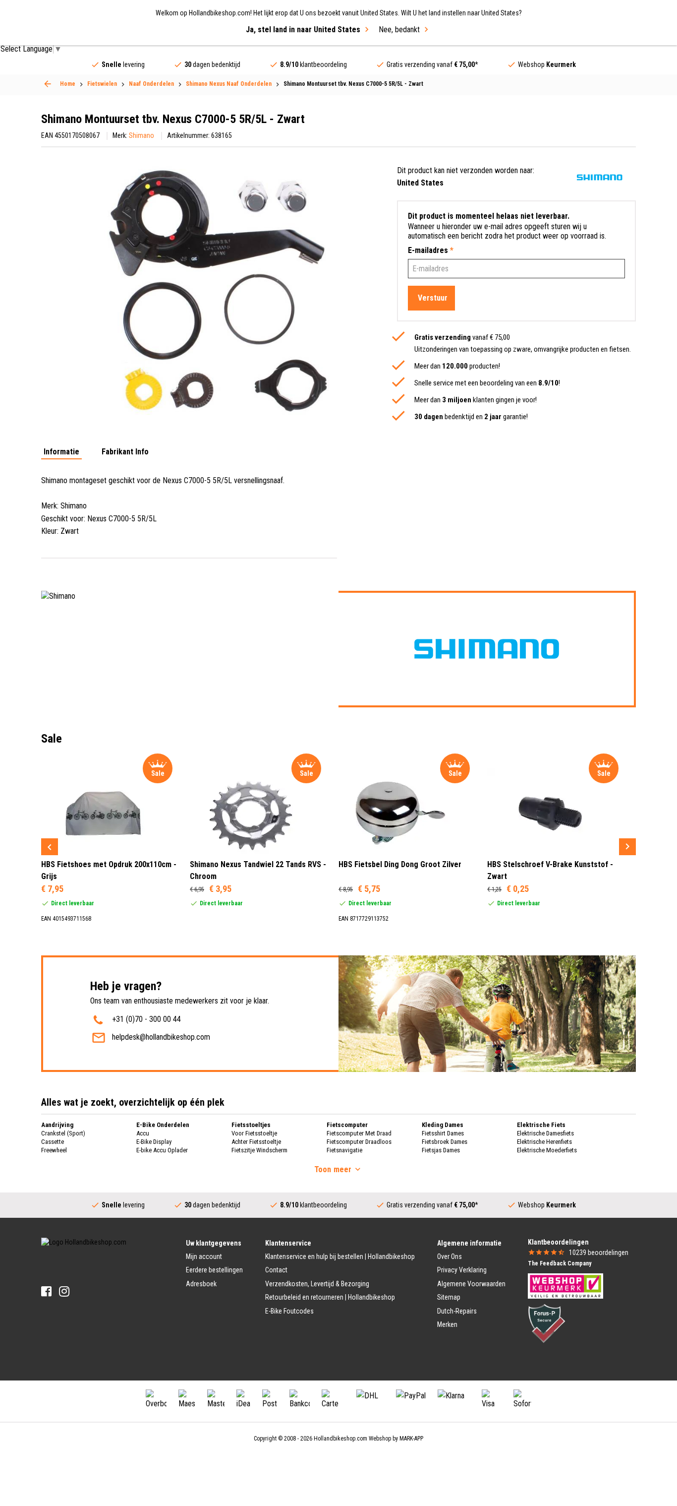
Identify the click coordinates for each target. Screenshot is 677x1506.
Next (627, 846)
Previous (49, 846)
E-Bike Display (153, 1141)
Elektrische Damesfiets (545, 1133)
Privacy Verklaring (462, 1270)
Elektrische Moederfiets (547, 1150)
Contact (276, 1270)
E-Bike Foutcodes (289, 1311)
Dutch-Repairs (457, 1311)
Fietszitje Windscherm (259, 1150)
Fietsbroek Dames (444, 1141)
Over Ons (449, 1256)
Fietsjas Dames (441, 1150)
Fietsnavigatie (344, 1150)
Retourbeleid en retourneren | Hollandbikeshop (330, 1297)
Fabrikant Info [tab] (125, 452)
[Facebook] (46, 1291)
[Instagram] (64, 1291)
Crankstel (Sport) (63, 1133)
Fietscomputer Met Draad (359, 1133)
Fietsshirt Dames (443, 1133)
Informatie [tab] (61, 452)
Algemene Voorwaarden (471, 1284)
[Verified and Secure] (546, 1323)
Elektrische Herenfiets (544, 1141)
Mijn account (204, 1256)
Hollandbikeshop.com (340, 1438)
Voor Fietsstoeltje (254, 1133)
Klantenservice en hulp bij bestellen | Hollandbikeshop (340, 1256)
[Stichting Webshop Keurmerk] (565, 1285)
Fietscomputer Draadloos (359, 1141)
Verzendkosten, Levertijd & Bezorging (317, 1284)
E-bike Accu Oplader (162, 1150)
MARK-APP (411, 1438)
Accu (142, 1133)
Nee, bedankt (399, 29)
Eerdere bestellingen (214, 1270)
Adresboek (201, 1284)
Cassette (52, 1141)
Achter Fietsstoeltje (256, 1141)
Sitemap (448, 1297)
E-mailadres (430, 250)
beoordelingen (598, 1252)
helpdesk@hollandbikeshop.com (161, 1037)
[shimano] (599, 177)
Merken (447, 1324)
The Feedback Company (559, 1263)
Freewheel (54, 1150)
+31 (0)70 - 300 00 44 (146, 1019)
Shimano (141, 135)
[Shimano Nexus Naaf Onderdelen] (48, 84)
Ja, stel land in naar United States (303, 29)
